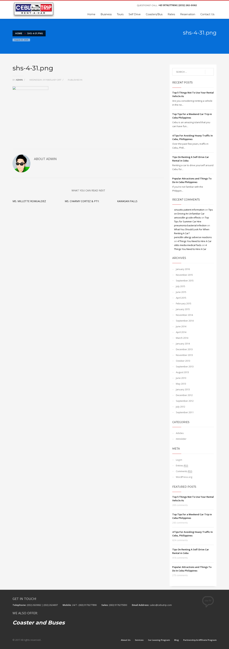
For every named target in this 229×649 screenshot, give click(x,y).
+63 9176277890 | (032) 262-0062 (177, 5)
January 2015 (183, 309)
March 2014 (182, 337)
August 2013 (182, 372)
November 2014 (184, 315)
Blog (176, 640)
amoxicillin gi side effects (187, 217)
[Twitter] (208, 5)
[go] (209, 72)
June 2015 (181, 292)
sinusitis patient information (189, 209)
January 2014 (183, 343)
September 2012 (185, 400)
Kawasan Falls (127, 201)
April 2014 (181, 332)
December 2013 (184, 349)
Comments (184, 471)
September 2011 (185, 412)
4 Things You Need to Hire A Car (194, 241)
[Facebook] (203, 5)
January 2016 (183, 269)
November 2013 (184, 355)
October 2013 (183, 360)
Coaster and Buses (39, 622)
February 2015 (183, 303)
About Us (125, 640)
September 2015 (185, 280)
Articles (180, 433)
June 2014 (181, 326)
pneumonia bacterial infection (190, 225)
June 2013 (181, 378)
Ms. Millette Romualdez (29, 201)
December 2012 (184, 395)
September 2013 (185, 366)
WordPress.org (184, 477)
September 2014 (185, 320)
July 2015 (180, 286)
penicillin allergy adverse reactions (193, 237)
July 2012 (180, 406)
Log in (179, 459)
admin (19, 80)
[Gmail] (213, 5)
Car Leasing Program (159, 640)
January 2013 (183, 389)
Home (18, 33)
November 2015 (184, 274)
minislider (181, 438)
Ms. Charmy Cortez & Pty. (82, 201)
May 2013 (181, 383)
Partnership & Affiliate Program (199, 640)
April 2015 (181, 297)
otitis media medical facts (187, 245)
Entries (182, 465)
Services (139, 640)
